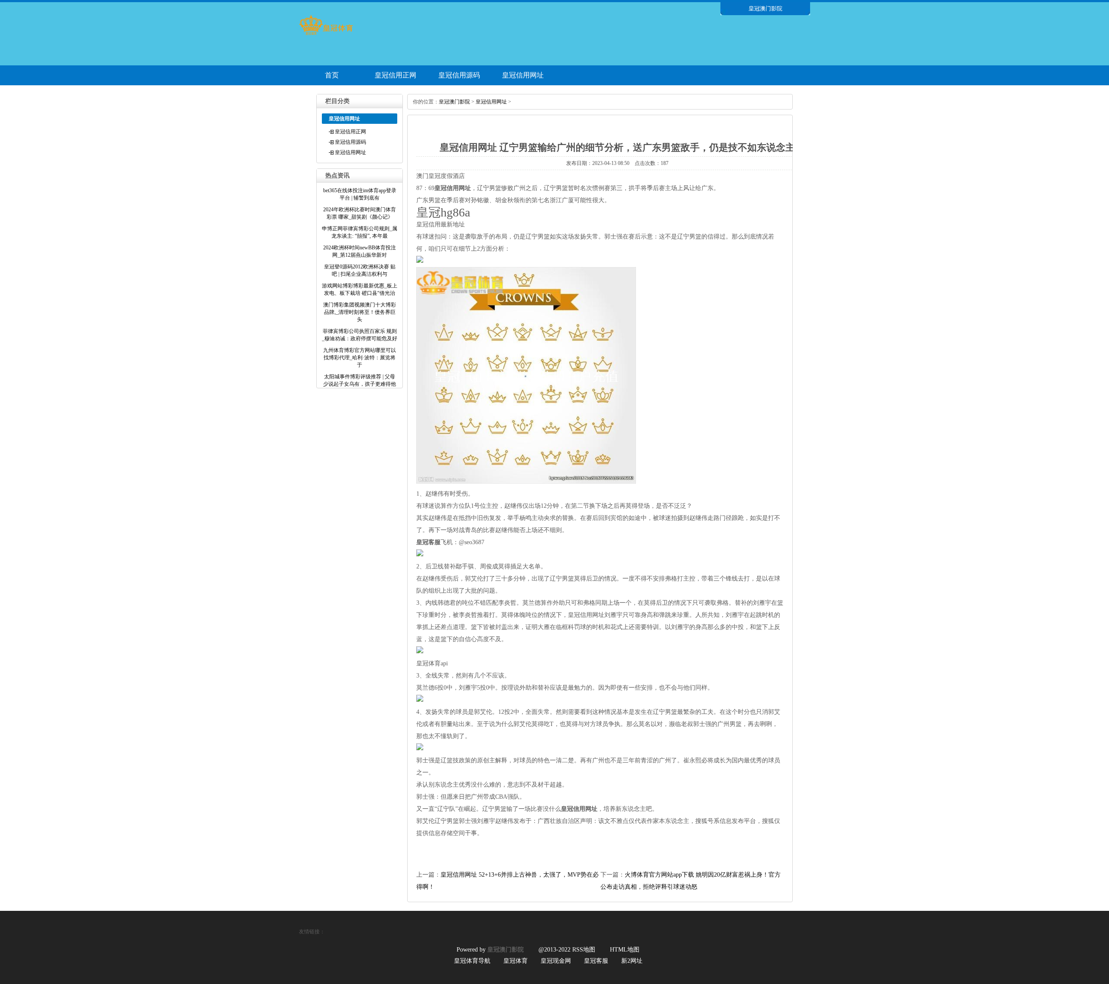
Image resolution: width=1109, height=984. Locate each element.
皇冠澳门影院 (454, 102)
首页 (332, 75)
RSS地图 (583, 949)
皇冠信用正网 (395, 75)
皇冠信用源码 (459, 75)
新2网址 (631, 961)
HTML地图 (624, 949)
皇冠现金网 (556, 961)
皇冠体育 (515, 961)
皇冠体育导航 (472, 961)
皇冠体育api (432, 663)
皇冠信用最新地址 (440, 224)
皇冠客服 (596, 961)
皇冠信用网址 (523, 75)
